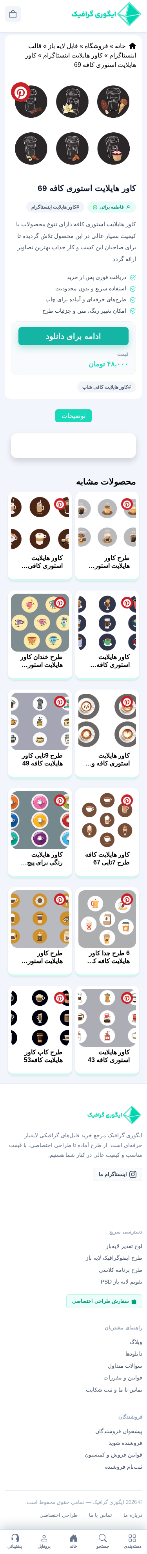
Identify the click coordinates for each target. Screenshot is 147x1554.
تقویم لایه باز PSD (121, 1281)
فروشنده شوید (125, 1443)
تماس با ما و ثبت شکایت (114, 1390)
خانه (120, 46)
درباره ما (132, 1515)
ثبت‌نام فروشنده (123, 1467)
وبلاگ (136, 1342)
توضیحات (73, 415)
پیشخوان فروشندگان (118, 1431)
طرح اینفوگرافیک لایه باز (114, 1258)
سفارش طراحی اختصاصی (100, 1301)
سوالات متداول (125, 1366)
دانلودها (133, 1354)
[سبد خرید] (13, 14)
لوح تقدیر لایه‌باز (124, 1246)
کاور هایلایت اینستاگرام (73, 55)
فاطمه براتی (112, 207)
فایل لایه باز (63, 46)
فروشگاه (96, 46)
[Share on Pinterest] (127, 504)
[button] (73, 126)
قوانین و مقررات (122, 1377)
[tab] (73, 416)
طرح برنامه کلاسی (120, 1270)
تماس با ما (100, 1515)
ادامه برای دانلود (73, 336)
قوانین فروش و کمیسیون (113, 1454)
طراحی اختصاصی (59, 1515)
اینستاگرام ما (113, 1174)
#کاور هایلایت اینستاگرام (55, 207)
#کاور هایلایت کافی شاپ (106, 387)
